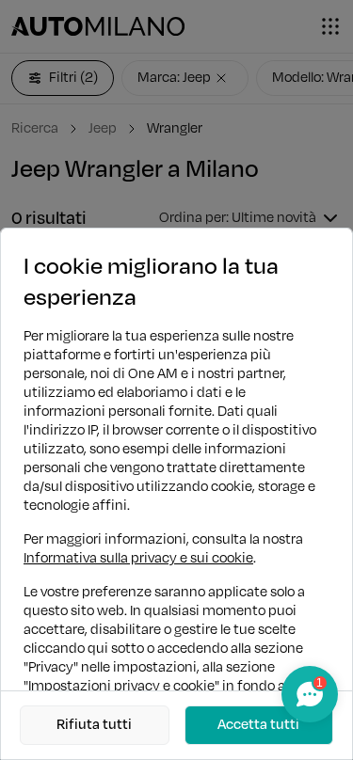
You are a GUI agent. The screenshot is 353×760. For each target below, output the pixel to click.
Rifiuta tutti (94, 725)
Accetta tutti (258, 725)
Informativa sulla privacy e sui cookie (138, 558)
